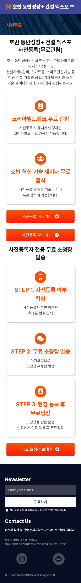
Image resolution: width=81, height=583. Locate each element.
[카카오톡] (58, 554)
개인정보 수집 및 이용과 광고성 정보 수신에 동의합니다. (38, 510)
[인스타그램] (21, 554)
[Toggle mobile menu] (72, 7)
